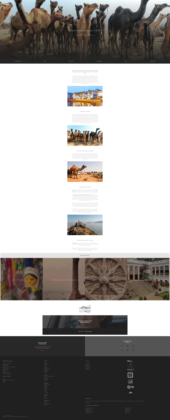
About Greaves (99, 61)
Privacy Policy (127, 411)
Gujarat (45, 396)
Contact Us (127, 410)
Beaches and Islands (6, 372)
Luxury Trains (5, 370)
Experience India (18, 61)
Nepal (4, 382)
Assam (45, 377)
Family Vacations (6, 368)
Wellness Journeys (6, 369)
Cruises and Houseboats (7, 373)
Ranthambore (46, 370)
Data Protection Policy (89, 412)
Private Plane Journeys (7, 363)
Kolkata (45, 380)
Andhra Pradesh (47, 384)
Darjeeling (46, 379)
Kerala (45, 389)
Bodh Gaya (46, 378)
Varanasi (45, 405)
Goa (45, 395)
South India (46, 383)
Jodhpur (45, 366)
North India (46, 363)
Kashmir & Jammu (47, 368)
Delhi (45, 364)
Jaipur (45, 365)
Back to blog (85, 309)
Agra (45, 401)
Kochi (45, 391)
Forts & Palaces (5, 364)
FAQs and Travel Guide (90, 408)
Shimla (45, 371)
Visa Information (128, 408)
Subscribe (42, 350)
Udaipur (45, 372)
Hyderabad (46, 388)
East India (46, 375)
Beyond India (71, 61)
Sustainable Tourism (128, 409)
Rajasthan (46, 369)
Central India (46, 400)
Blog (126, 61)
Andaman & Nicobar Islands (49, 376)
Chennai (45, 386)
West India (46, 394)
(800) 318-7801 (162, 2)
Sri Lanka (4, 378)
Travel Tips (89, 34)
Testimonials (88, 402)
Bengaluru (46, 385)
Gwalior (45, 402)
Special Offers (88, 409)
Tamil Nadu (46, 392)
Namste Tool (127, 412)
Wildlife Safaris (5, 365)
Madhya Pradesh (47, 403)
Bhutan (4, 381)
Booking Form (88, 411)
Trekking (4, 371)
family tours (94, 249)
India (45, 61)
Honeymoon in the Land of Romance (9, 366)
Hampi (45, 387)
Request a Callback (89, 410)
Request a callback (88, 331)
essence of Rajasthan (88, 250)
